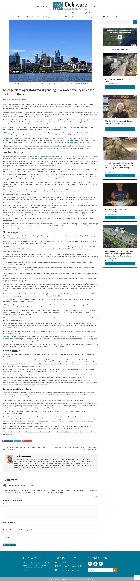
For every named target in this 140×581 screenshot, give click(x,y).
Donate (118, 7)
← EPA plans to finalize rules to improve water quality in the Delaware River (24, 448)
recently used (30, 421)
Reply (96, 496)
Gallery (95, 7)
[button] (25, 17)
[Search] (135, 22)
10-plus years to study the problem (50, 158)
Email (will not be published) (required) (17, 530)
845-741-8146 (63, 562)
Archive (27, 7)
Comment (6, 504)
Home (20, 7)
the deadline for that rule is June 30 (77, 142)
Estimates (6, 218)
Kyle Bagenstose (11, 99)
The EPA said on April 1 (11, 138)
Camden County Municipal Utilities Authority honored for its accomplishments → (76, 448)
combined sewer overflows (88, 331)
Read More (126, 87)
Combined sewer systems (12, 337)
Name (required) (9, 522)
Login (91, 579)
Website (6, 537)
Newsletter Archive (106, 7)
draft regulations (50, 224)
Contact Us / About (39, 7)
